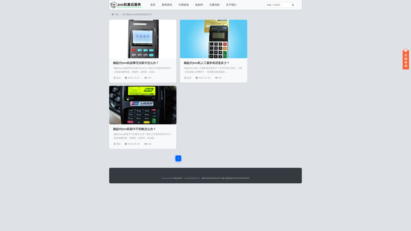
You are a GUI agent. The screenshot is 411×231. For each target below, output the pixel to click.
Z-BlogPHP (177, 178)
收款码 (199, 4)
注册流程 (214, 4)
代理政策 (184, 4)
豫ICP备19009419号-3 (212, 178)
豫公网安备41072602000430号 (235, 178)
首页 (152, 4)
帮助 (118, 144)
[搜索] (293, 4)
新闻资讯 (167, 4)
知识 (118, 78)
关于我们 (231, 4)
